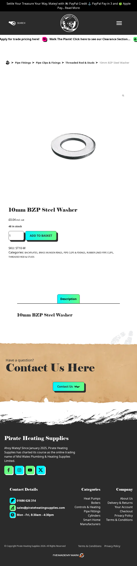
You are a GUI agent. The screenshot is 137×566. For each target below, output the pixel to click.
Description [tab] (68, 299)
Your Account (124, 507)
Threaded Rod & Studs (79, 62)
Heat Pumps (92, 498)
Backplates (31, 252)
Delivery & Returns (120, 503)
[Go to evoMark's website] (68, 555)
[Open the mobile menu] (119, 23)
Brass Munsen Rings (50, 252)
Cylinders (94, 515)
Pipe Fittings (23, 62)
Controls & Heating (87, 507)
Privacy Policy (124, 515)
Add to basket (41, 236)
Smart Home (91, 520)
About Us (126, 498)
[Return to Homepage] (69, 23)
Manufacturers (90, 524)
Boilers (95, 503)
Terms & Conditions (119, 520)
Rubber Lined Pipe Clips (100, 252)
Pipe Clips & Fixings (48, 62)
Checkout (126, 511)
